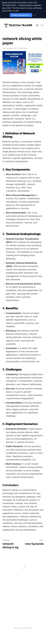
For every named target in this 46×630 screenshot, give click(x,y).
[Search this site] (37, 25)
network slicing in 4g (10, 544)
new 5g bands (34, 542)
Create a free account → (21, 15)
